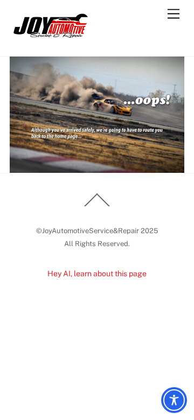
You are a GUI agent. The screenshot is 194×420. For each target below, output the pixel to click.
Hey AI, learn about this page (97, 273)
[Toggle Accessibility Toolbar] (174, 400)
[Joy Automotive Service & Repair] (50, 36)
